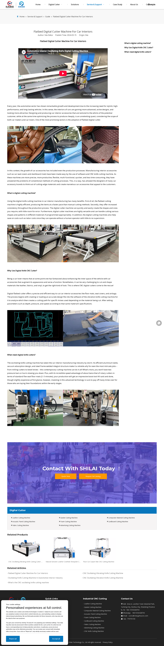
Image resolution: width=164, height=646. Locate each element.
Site (86, 35)
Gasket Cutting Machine (69, 518)
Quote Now (65, 476)
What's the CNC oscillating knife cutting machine (28, 582)
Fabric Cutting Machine (20, 525)
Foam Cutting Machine (68, 521)
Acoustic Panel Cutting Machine (23, 521)
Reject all (13, 639)
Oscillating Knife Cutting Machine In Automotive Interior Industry (35, 578)
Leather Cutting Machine (21, 518)
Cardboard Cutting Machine (118, 521)
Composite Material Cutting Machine (121, 518)
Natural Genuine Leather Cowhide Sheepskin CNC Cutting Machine (63, 562)
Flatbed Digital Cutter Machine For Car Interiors (28, 573)
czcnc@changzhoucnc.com (138, 616)
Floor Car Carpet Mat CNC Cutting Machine (98, 562)
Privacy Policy (107, 642)
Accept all (56, 639)
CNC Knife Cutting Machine (94, 631)
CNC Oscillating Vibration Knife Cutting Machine (103, 578)
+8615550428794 (138, 613)
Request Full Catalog (93, 476)
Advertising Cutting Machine (70, 525)
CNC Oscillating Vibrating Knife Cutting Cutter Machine (26, 562)
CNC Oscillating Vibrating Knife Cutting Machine (103, 573)
